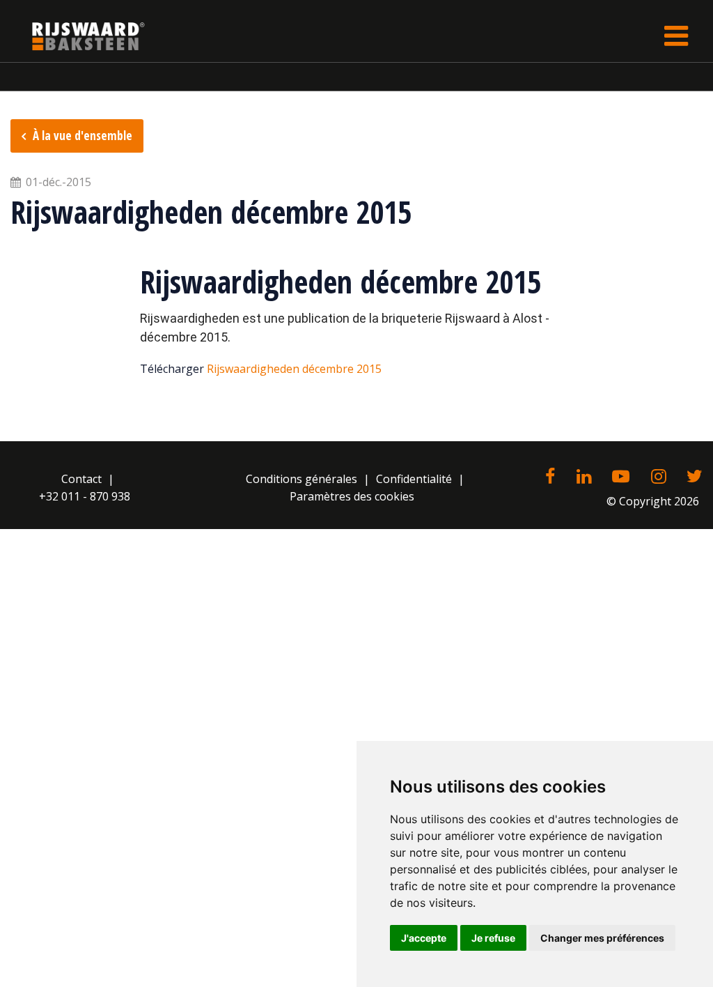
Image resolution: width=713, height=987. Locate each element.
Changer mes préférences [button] (602, 938)
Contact (81, 479)
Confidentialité (414, 479)
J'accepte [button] (423, 938)
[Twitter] (695, 477)
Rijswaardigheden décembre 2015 (294, 368)
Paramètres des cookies (352, 496)
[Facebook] (550, 477)
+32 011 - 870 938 (84, 496)
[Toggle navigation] (676, 36)
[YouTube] (620, 477)
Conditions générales (301, 479)
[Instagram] (658, 477)
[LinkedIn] (584, 477)
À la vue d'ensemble (82, 136)
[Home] (78, 36)
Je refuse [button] (493, 938)
